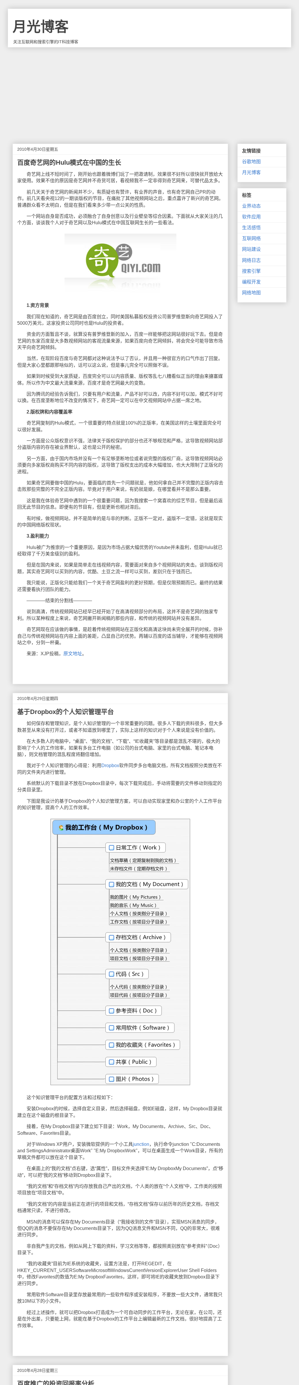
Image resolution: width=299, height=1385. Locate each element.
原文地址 (72, 653)
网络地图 (251, 292)
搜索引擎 (251, 271)
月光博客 (41, 26)
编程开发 (251, 281)
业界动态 (251, 206)
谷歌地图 (251, 161)
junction (141, 1144)
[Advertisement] (149, 91)
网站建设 (251, 249)
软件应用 (251, 216)
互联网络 (251, 238)
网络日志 (251, 260)
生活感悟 (251, 227)
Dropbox (110, 765)
